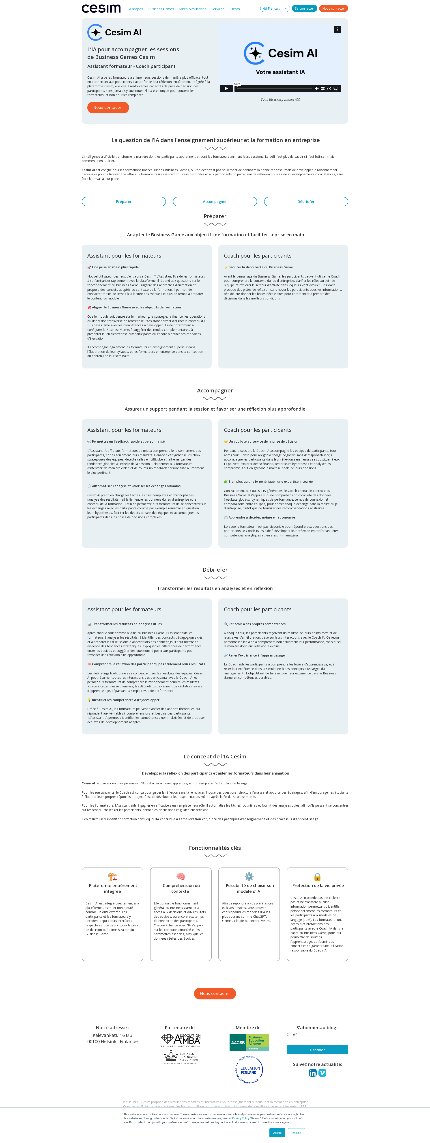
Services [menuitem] (217, 8)
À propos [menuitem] (136, 8)
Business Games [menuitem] (161, 8)
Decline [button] (296, 1132)
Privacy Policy (240, 1118)
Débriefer (306, 201)
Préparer (124, 201)
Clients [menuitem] (235, 8)
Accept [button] (277, 1132)
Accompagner (215, 201)
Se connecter (304, 8)
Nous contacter (333, 8)
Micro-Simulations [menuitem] (192, 8)
